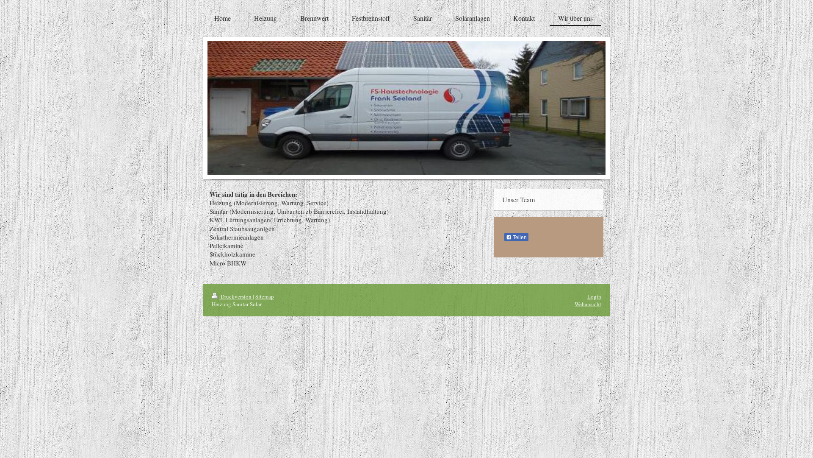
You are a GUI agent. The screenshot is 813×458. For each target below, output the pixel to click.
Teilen (519, 237)
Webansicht (588, 304)
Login (594, 296)
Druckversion (236, 296)
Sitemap (264, 296)
